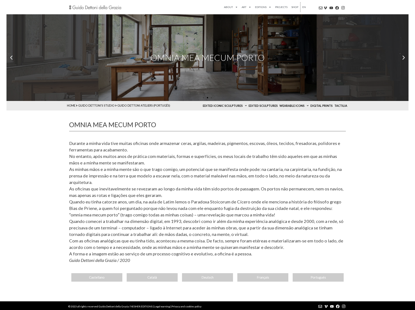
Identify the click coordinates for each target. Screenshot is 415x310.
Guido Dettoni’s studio (96, 105)
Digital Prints (321, 105)
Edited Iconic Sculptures (223, 105)
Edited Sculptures (263, 105)
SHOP (294, 7)
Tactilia (340, 105)
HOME (71, 105)
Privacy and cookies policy (186, 306)
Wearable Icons (292, 105)
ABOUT (228, 7)
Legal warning (162, 306)
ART (244, 7)
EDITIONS (261, 7)
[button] (11, 57)
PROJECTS (281, 7)
